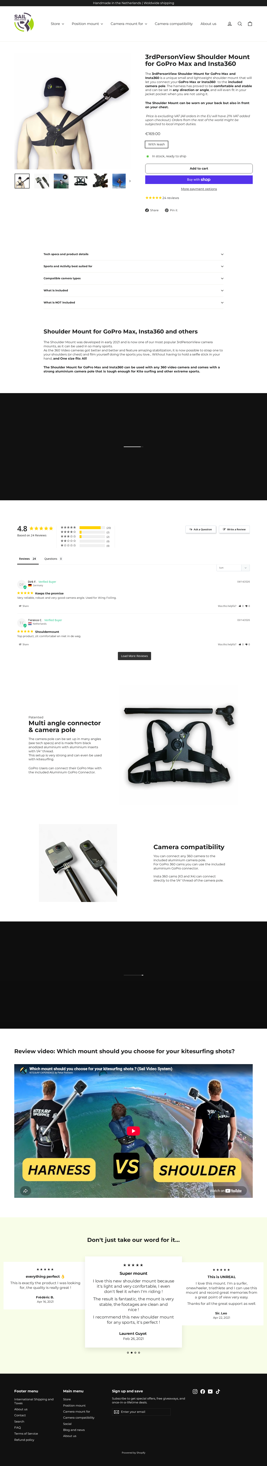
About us (208, 24)
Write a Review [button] (236, 529)
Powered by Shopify (133, 1452)
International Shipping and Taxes (34, 1401)
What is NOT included (59, 302)
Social (67, 1424)
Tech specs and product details (66, 254)
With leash (156, 144)
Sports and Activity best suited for (68, 266)
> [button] (134, 656)
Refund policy (24, 1440)
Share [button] (25, 606)
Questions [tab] (50, 559)
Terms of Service (26, 1433)
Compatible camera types (62, 278)
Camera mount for (127, 24)
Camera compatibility (174, 24)
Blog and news (74, 1430)
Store (56, 24)
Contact (20, 1415)
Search (19, 1421)
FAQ (17, 1427)
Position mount (86, 24)
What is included (56, 290)
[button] (241, 606)
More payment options (199, 189)
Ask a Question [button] (203, 529)
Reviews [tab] (24, 559)
